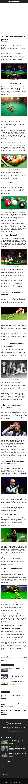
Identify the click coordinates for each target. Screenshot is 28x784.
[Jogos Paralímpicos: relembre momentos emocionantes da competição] (4, 683)
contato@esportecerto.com (16, 731)
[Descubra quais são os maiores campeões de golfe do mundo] (4, 742)
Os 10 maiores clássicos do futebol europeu (20, 656)
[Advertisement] (14, 19)
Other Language (4, 706)
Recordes (11, 743)
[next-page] (4, 688)
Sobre (4, 780)
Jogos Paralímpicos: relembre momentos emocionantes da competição (17, 683)
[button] (2, 1)
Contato (14, 780)
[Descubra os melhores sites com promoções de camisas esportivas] (4, 748)
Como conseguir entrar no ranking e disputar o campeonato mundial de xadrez (7, 658)
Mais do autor (18, 665)
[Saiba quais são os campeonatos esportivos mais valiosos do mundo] (4, 676)
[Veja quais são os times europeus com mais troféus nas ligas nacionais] (4, 755)
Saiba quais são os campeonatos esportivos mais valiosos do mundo (17, 676)
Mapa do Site (8, 780)
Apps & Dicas (4, 698)
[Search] (26, 1)
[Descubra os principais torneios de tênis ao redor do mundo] (4, 670)
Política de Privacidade (21, 780)
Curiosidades (12, 749)
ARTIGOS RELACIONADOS (7, 665)
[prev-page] (2, 688)
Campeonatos (4, 671)
